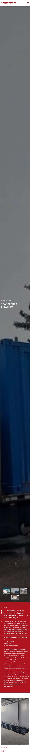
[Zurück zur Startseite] (8, 3)
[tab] (6, 591)
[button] (28, 3)
